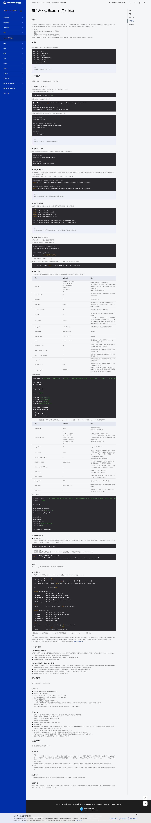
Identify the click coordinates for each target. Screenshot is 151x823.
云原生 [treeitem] (5, 73)
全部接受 (113, 818)
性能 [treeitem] (4, 53)
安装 (130, 14)
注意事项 (131, 24)
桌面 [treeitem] (4, 58)
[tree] (13, 416)
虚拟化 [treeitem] (5, 68)
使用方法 (131, 17)
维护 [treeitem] (4, 43)
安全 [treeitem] (4, 48)
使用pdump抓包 (78, 641)
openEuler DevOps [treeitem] (9, 88)
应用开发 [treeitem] (6, 93)
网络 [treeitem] (4, 32)
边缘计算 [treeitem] (6, 78)
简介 (130, 10)
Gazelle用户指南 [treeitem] (8, 38)
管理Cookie (133, 818)
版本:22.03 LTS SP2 (42, 2)
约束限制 (131, 21)
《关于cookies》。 (79, 820)
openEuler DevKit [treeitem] (9, 83)
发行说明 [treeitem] (6, 17)
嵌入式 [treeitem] (5, 63)
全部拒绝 (122, 818)
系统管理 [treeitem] (6, 27)
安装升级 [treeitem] (6, 22)
